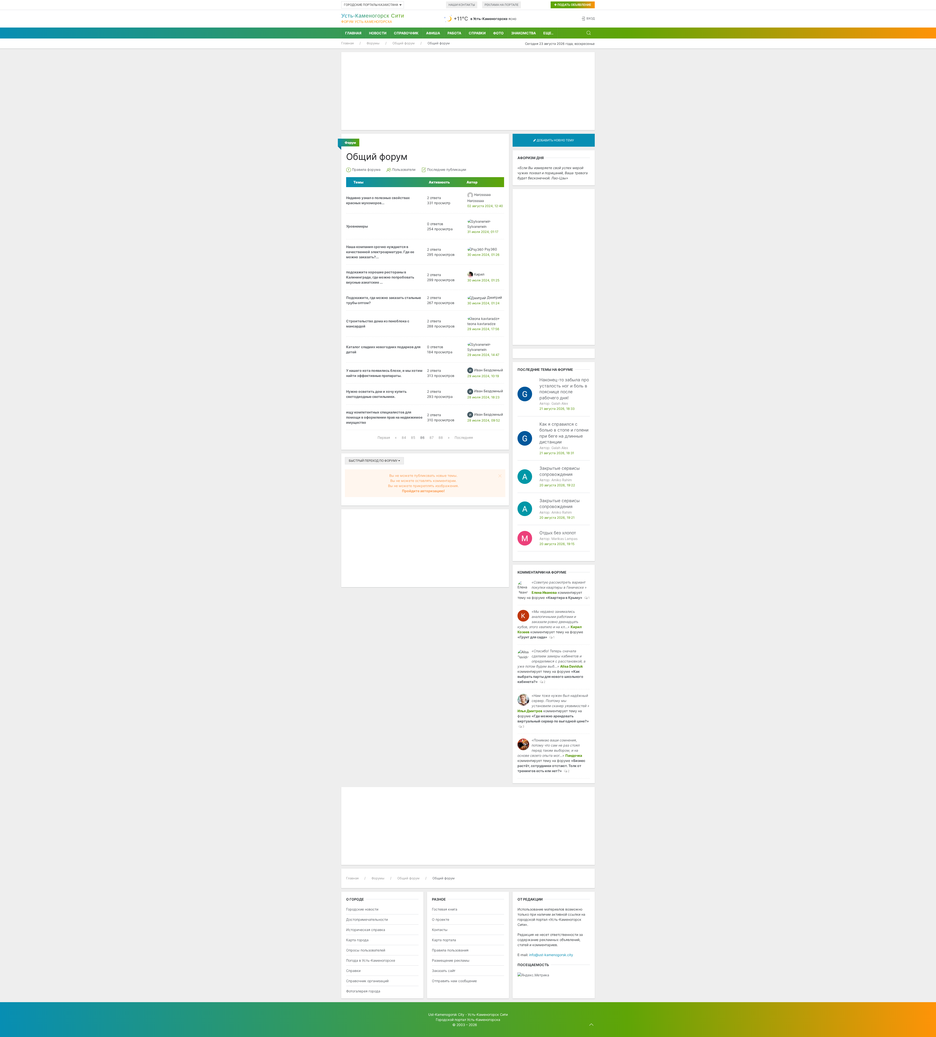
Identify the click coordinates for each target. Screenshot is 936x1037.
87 (431, 437)
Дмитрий (494, 297)
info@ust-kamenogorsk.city (551, 955)
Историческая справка (365, 930)
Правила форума (366, 169)
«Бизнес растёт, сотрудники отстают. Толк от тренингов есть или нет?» (551, 766)
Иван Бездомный (488, 370)
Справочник (406, 33)
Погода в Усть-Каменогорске (370, 960)
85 (413, 437)
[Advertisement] (468, 91)
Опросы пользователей (365, 950)
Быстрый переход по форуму (373, 460)
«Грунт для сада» (532, 637)
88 (441, 437)
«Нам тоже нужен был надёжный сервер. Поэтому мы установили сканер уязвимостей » (560, 700)
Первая (384, 437)
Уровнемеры (357, 226)
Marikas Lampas (564, 539)
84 (404, 437)
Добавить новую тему (555, 140)
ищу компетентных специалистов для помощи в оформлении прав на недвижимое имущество (384, 417)
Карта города (357, 940)
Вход (590, 18)
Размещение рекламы (450, 960)
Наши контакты (461, 5)
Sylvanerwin (477, 226)
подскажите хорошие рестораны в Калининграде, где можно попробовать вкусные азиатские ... (380, 277)
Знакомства (523, 33)
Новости (377, 33)
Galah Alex (559, 403)
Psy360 (491, 249)
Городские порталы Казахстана (371, 5)
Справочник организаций (367, 981)
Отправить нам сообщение (454, 981)
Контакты (440, 930)
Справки (477, 33)
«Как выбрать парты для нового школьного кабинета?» (550, 676)
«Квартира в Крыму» (564, 597)
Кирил (479, 274)
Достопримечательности (367, 919)
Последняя (464, 437)
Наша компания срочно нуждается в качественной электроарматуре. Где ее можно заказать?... (380, 252)
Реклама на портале (501, 5)
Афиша (433, 33)
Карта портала (444, 940)
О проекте (440, 919)
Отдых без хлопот (557, 532)
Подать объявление (574, 5)
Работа (454, 33)
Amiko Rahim (561, 480)
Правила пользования (450, 950)
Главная (353, 33)
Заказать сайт (443, 971)
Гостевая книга (444, 909)
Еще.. (548, 33)
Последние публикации (446, 169)
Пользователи (403, 169)
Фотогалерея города (363, 991)
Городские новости (362, 909)
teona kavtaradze (481, 324)
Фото (498, 33)
